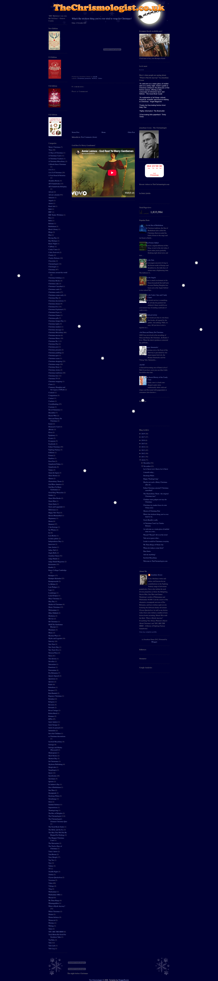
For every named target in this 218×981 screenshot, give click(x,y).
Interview (51, 544)
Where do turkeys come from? (153, 548)
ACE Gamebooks (54, 183)
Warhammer (52, 892)
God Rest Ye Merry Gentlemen (54, 488)
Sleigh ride (52, 767)
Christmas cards (54, 289)
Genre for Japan (53, 473)
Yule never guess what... (151, 538)
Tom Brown (52, 854)
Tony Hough (52, 857)
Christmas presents (55, 350)
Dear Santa (147, 551)
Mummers (52, 630)
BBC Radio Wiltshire (55, 215)
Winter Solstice (53, 917)
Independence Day (55, 541)
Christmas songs (54, 364)
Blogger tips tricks (141, 69)
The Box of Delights (55, 813)
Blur (50, 235)
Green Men (52, 501)
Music (50, 633)
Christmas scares (54, 358)
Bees (50, 218)
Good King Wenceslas (56, 492)
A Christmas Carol (54, 155)
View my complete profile (148, 632)
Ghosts (50, 478)
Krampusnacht (53, 581)
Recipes (51, 690)
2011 (143, 457)
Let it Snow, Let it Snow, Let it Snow (155, 469)
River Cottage (53, 710)
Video (50, 883)
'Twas (50, 150)
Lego (50, 590)
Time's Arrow (53, 851)
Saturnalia (52, 730)
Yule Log (51, 948)
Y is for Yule (150, 260)
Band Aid (51, 206)
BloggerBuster (123, 980)
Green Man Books (54, 498)
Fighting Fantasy (54, 450)
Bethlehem (52, 226)
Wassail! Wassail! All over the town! (155, 535)
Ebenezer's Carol (54, 427)
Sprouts (51, 781)
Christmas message (55, 329)
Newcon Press (53, 653)
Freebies (51, 458)
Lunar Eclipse (53, 595)
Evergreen (52, 441)
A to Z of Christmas (55, 172)
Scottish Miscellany (55, 741)
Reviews (51, 705)
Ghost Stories (53, 475)
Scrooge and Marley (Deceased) (55, 748)
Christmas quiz (53, 355)
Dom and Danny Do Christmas (55, 419)
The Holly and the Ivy (56, 830)
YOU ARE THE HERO (56, 932)
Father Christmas (54, 447)
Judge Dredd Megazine (56, 561)
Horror (50, 521)
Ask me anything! (149, 554)
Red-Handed (52, 693)
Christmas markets (54, 327)
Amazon (51, 197)
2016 (143, 440)
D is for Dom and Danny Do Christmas (150, 332)
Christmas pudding (55, 353)
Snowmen (52, 779)
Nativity (51, 641)
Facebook (52, 444)
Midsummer (52, 610)
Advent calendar (54, 195)
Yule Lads (52, 945)
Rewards (51, 707)
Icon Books (52, 535)
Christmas (52, 269)
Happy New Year (54, 512)
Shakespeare (52, 753)
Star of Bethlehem (54, 787)
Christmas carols (54, 292)
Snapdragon (52, 770)
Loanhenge (52, 593)
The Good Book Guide (56, 827)
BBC (50, 212)
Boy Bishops (53, 241)
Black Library (53, 229)
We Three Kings (54, 900)
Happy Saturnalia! (152, 347)
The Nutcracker (53, 843)
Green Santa (52, 504)
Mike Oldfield (53, 613)
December (52, 412)
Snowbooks (52, 776)
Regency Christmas (55, 696)
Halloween (52, 510)
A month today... (149, 472)
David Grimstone (54, 410)
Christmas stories (54, 370)
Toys (50, 863)
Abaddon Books (54, 181)
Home (104, 132)
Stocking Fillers (54, 796)
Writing (51, 926)
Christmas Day (53, 298)
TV (49, 869)
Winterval (52, 920)
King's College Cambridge (57, 570)
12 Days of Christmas (55, 153)
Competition (53, 395)
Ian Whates (52, 530)
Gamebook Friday (54, 464)
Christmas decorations (56, 301)
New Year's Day (53, 647)
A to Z (50, 169)
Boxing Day (52, 238)
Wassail (51, 897)
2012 (143, 453)
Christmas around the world (57, 272)
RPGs (50, 719)
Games (50, 470)
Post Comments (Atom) (89, 137)
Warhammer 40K (54, 894)
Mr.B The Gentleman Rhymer (55, 625)
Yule (50, 943)
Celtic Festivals (53, 252)
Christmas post (53, 347)
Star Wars (51, 790)
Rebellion (52, 687)
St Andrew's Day (54, 784)
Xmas (50, 929)
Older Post (131, 132)
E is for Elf (140, 365)
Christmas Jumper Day (56, 321)
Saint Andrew (53, 722)
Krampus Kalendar (54, 578)
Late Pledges (53, 587)
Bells (50, 220)
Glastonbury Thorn (55, 481)
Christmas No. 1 (54, 341)
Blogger (154, 642)
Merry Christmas (54, 607)
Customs (51, 407)
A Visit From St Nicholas (56, 175)
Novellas (51, 661)
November (147, 466)
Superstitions (53, 807)
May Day (51, 601)
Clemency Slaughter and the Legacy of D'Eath (56, 388)
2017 (143, 437)
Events (50, 438)
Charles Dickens (54, 258)
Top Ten (51, 860)
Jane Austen (52, 547)
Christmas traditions (55, 373)
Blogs (50, 232)
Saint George (53, 725)
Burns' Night (52, 243)
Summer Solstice (54, 804)
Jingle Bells (52, 553)
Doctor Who (52, 415)
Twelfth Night (53, 871)
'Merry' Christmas (54, 147)
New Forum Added (152, 243)
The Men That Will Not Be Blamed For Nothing (57, 833)
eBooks (51, 429)
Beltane (51, 223)
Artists (50, 203)
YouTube (51, 940)
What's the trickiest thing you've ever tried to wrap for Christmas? (102, 18)
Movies (51, 618)
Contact (51, 398)
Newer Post (75, 132)
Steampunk (52, 793)
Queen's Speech (53, 676)
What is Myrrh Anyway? (56, 906)
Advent (51, 192)
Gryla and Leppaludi (55, 507)
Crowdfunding (53, 404)
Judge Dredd (52, 558)
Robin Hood (52, 713)
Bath (50, 209)
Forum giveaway (151, 315)
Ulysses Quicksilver (55, 877)
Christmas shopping (55, 361)
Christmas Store (54, 367)
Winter (50, 914)
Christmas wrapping (55, 381)
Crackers (51, 401)
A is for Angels (151, 277)
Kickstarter (52, 564)
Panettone (52, 667)
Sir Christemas (53, 761)
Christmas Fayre (54, 312)
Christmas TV (53, 378)
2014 (143, 447)
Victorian (51, 880)
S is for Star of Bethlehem (154, 225)
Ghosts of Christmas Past (151, 511)
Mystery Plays (53, 635)
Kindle (50, 567)
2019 (143, 433)
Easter (50, 424)
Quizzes (51, 681)
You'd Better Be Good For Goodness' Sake (57, 935)
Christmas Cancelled (55, 286)
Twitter (51, 874)
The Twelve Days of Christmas (55, 847)
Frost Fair (51, 461)
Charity (51, 255)
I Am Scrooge (53, 527)
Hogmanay (52, 518)
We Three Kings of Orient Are (153, 544)
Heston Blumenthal (55, 515)
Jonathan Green (53, 556)
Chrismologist (53, 264)
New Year (51, 644)
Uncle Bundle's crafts (150, 520)
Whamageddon (53, 903)
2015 (143, 443)
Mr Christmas (53, 621)
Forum (50, 455)
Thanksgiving (53, 810)
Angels (51, 200)
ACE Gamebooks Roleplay (57, 186)
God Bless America (55, 484)
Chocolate (52, 261)
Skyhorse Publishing (55, 764)
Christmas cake (53, 283)
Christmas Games (54, 315)
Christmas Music (54, 338)
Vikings (51, 886)
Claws (50, 384)
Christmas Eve (53, 306)
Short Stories (53, 756)
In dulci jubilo (53, 538)
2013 (143, 450)
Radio (50, 684)
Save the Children (54, 733)
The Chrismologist (55, 816)
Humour (51, 524)
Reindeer (51, 699)
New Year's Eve (53, 650)
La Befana (52, 584)
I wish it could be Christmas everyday (156, 541)
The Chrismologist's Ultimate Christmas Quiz (57, 820)
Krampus (51, 575)
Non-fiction (52, 658)
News (50, 656)
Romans (51, 716)
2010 (143, 460)
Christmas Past (53, 344)
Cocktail (51, 392)
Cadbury (51, 246)
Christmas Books (54, 281)
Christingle (52, 266)
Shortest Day (53, 758)
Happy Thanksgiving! (150, 479)
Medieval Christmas (55, 604)
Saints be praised (54, 728)
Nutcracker (52, 664)
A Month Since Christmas (57, 164)
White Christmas (54, 911)
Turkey (51, 866)
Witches (51, 923)
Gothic (50, 495)
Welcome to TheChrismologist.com (155, 561)
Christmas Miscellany (56, 332)
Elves (50, 432)
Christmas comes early (56, 295)
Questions (52, 679)
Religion (51, 702)
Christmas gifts (53, 318)
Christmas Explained (55, 309)
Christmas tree (53, 376)
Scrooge (51, 744)
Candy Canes (53, 249)
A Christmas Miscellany (56, 161)
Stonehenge (52, 799)
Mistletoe (51, 616)
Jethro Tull (52, 550)
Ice (49, 533)
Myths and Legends (55, 638)
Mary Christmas (54, 598)
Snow (50, 773)
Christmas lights (54, 324)
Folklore (51, 452)
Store (50, 802)
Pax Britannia (53, 673)
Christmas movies (54, 335)
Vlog (50, 889)
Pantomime (52, 670)
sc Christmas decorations (56, 736)
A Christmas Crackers (55, 158)
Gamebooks (52, 467)
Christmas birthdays (55, 278)
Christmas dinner (54, 304)
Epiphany (52, 435)
